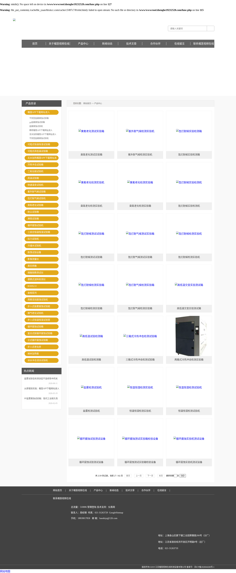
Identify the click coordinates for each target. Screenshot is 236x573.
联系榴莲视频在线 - (198, 14)
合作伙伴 (155, 43)
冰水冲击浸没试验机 (38, 360)
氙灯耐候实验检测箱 (189, 154)
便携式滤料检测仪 (37, 279)
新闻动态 (107, 43)
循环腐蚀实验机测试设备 (189, 462)
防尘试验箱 (33, 212)
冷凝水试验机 (34, 245)
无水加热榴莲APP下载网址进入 (42, 134)
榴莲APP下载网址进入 (39, 112)
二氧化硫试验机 (35, 171)
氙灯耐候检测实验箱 (91, 308)
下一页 (150, 476)
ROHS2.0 (32, 286)
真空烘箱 (32, 266)
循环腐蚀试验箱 (35, 326)
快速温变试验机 (35, 185)
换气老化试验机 (35, 313)
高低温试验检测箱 (91, 359)
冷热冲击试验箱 (35, 164)
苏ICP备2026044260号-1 (204, 567)
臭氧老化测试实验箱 (91, 154)
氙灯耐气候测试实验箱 (140, 257)
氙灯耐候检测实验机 (189, 257)
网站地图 (5, 571)
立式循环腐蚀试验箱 (38, 340)
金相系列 (32, 293)
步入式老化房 (34, 347)
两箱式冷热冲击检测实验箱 (189, 359)
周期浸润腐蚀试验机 (38, 299)
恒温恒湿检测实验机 (140, 411)
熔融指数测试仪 (35, 272)
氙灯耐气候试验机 (37, 198)
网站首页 (87, 103)
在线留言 (210, 14)
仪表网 (111, 507)
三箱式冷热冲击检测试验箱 (140, 359)
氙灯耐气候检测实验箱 (140, 308)
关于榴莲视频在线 (59, 43)
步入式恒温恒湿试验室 (39, 320)
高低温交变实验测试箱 (189, 308)
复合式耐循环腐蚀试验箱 (40, 333)
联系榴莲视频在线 (203, 43)
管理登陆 (91, 507)
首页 (34, 43)
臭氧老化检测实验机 (91, 206)
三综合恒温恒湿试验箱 (39, 232)
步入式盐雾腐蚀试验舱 (39, 306)
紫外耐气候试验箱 (37, 191)
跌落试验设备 (34, 252)
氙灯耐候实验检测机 (189, 206)
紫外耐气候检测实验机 (140, 154)
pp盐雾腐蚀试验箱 (37, 122)
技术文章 (131, 43)
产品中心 (83, 43)
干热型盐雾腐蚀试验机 (39, 138)
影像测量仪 (33, 259)
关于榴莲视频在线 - (182, 14)
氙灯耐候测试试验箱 (91, 257)
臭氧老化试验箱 (35, 205)
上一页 (139, 476)
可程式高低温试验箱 (38, 151)
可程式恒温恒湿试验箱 (39, 144)
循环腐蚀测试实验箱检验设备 (140, 462)
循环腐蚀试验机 (35, 225)
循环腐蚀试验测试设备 (91, 462)
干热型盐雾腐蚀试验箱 (39, 118)
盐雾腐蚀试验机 (36, 126)
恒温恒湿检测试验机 (189, 411)
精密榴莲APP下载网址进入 (40, 130)
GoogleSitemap (116, 512)
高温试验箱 (33, 178)
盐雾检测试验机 (91, 411)
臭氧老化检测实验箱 (140, 206)
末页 (161, 476)
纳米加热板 (33, 353)
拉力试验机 (33, 239)
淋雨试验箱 (33, 218)
